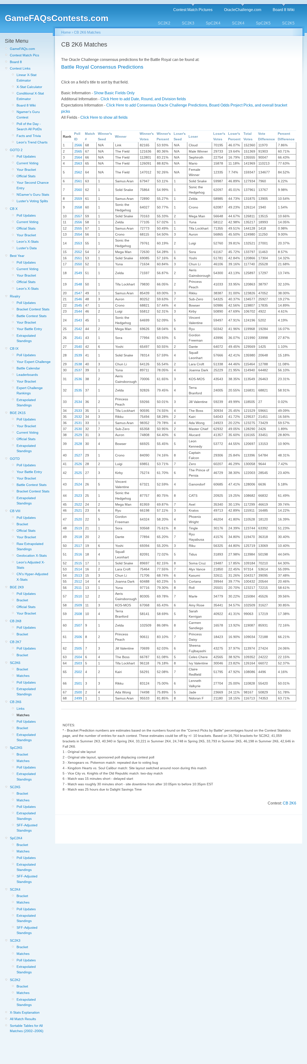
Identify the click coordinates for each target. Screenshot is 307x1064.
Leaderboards (27, 375)
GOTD (15, 459)
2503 (78, 663)
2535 (78, 390)
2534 (78, 402)
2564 (78, 157)
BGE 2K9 (17, 587)
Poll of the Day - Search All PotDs (29, 126)
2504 (78, 657)
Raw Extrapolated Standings (30, 546)
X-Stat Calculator (29, 87)
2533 (78, 411)
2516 (78, 554)
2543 (78, 320)
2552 (78, 252)
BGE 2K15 (18, 413)
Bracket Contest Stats (33, 309)
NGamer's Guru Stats (33, 194)
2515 (78, 563)
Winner (120, 136)
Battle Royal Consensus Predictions (102, 67)
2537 (78, 370)
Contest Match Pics (24, 55)
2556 (78, 222)
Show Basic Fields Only (114, 93)
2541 (78, 338)
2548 (78, 284)
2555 (78, 228)
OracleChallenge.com (242, 10)
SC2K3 (188, 23)
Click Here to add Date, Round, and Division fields (143, 99)
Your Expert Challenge (34, 362)
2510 (78, 596)
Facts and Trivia (29, 136)
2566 (78, 145)
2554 (78, 234)
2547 (78, 293)
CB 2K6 (15, 702)
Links (20, 708)
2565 (78, 151)
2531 (78, 423)
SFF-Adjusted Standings (27, 827)
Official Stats (26, 176)
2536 (78, 379)
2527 (78, 455)
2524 (78, 484)
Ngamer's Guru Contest (28, 114)
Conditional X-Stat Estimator (30, 95)
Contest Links (20, 68)
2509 (78, 605)
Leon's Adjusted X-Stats (31, 564)
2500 (78, 692)
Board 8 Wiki (284, 10)
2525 (78, 473)
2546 (78, 299)
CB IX (14, 348)
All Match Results (23, 1019)
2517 (78, 546)
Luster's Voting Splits (32, 201)
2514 (78, 569)
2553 (78, 243)
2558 (78, 207)
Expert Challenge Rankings (30, 390)
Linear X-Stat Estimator (26, 77)
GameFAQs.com (22, 49)
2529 (78, 435)
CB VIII (15, 511)
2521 (78, 510)
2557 (78, 216)
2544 (78, 311)
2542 (78, 329)
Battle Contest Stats (32, 316)
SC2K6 (15, 663)
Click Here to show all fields (104, 117)
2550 (78, 264)
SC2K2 (164, 23)
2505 (78, 648)
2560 (78, 190)
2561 (78, 181)
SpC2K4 (213, 23)
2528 (78, 444)
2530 (78, 429)
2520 (78, 519)
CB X (14, 209)
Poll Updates (26, 156)
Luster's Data (27, 248)
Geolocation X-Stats (32, 555)
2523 (78, 495)
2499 (78, 698)
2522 (78, 504)
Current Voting (27, 163)
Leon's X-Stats (28, 241)
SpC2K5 (263, 23)
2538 (78, 364)
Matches (23, 676)
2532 (78, 417)
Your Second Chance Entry (33, 185)
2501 (78, 683)
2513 (78, 575)
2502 (78, 672)
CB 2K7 (15, 642)
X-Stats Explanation (25, 1012)
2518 (78, 537)
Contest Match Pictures (193, 10)
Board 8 (16, 62)
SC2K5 (288, 23)
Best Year (17, 256)
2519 (78, 528)
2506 (78, 637)
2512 (78, 581)
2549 (78, 273)
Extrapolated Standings (26, 338)
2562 (78, 172)
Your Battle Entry (29, 329)
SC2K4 (238, 23)
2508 (78, 614)
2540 (78, 347)
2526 (78, 464)
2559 (78, 199)
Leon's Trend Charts (32, 142)
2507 (78, 625)
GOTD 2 (16, 150)
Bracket (22, 524)
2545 (78, 305)
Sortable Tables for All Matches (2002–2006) (26, 1028)
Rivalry (15, 296)
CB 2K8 (15, 621)
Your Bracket (26, 169)
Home (66, 32)
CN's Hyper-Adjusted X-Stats (32, 576)
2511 (78, 588)
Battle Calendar (28, 368)
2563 (78, 163)
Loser (193, 136)
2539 (78, 355)
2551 (78, 258)
